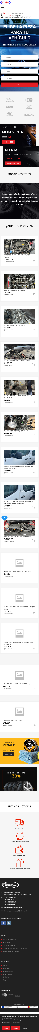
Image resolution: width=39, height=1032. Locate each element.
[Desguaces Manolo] (10, 2)
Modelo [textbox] (8, 64)
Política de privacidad (9, 939)
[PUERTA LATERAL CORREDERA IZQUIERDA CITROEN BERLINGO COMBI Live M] (19, 492)
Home (5, 965)
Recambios (6, 968)
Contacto (6, 977)
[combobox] (19, 57)
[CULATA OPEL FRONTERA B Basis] (19, 317)
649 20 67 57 (16, 15)
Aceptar (6, 1028)
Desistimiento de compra (11, 951)
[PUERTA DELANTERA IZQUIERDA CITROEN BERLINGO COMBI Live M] (19, 457)
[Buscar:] (16, 17)
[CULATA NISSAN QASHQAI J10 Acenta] (19, 422)
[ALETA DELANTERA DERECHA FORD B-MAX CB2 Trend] (19, 598)
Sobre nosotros (7, 971)
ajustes (17, 1023)
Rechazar (15, 1028)
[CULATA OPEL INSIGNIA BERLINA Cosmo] (19, 352)
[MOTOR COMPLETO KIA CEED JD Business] (19, 528)
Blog (4, 980)
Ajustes (25, 1028)
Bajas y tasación (8, 974)
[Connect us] (3, 923)
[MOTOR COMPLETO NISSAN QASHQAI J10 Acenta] (19, 246)
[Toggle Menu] (2, 7)
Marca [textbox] (8, 57)
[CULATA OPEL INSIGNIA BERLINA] (19, 281)
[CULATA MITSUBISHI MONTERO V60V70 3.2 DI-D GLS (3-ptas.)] (19, 387)
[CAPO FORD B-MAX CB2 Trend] (19, 712)
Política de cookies (9, 945)
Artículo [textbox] (9, 78)
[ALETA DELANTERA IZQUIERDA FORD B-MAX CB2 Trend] (19, 633)
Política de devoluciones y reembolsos (15, 948)
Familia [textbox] (8, 71)
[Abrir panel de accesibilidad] (5, 518)
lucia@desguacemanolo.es (13, 907)
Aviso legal (6, 942)
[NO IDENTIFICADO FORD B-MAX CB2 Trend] (19, 563)
